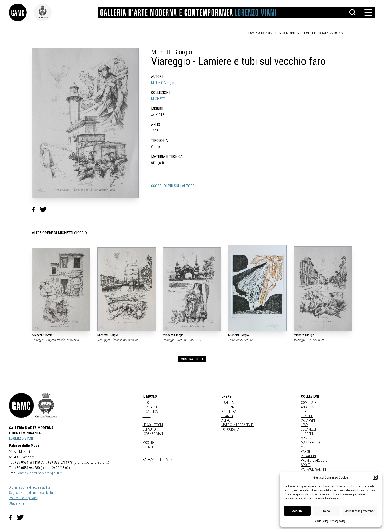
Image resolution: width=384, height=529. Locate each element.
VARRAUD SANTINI (313, 469)
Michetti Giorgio (162, 82)
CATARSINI (308, 420)
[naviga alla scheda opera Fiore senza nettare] (257, 288)
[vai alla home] (21, 405)
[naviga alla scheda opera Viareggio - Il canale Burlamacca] (126, 289)
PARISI (305, 451)
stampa (227, 416)
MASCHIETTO (310, 443)
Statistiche (16, 503)
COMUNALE (309, 403)
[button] (375, 477)
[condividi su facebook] (36, 209)
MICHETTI (158, 98)
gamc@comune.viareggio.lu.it (40, 473)
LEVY (304, 425)
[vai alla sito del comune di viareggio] (46, 405)
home (251, 32)
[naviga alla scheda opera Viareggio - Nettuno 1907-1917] (192, 289)
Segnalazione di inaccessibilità (31, 492)
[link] (21, 12)
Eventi (148, 447)
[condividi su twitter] (45, 209)
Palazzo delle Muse (158, 459)
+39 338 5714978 (60, 462)
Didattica (150, 411)
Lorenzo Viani (153, 434)
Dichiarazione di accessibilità (29, 487)
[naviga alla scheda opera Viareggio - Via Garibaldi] (323, 289)
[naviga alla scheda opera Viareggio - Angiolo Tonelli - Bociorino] (61, 289)
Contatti (150, 407)
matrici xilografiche (237, 425)
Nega (326, 511)
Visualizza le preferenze (359, 511)
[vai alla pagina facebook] (13, 517)
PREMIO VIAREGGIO (314, 460)
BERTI (305, 411)
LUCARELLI (308, 429)
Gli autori (150, 429)
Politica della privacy (23, 498)
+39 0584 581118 (27, 462)
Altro (225, 420)
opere (261, 32)
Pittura (227, 407)
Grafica (227, 403)
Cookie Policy (321, 521)
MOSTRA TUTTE (192, 359)
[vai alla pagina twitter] (22, 517)
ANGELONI (308, 407)
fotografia (230, 429)
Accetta (297, 511)
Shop (147, 416)
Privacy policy (337, 521)
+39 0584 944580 (27, 467)
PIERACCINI (308, 456)
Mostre (149, 443)
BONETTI (307, 416)
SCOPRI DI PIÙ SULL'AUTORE (172, 186)
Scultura (228, 411)
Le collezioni (153, 425)
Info (146, 403)
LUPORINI (307, 434)
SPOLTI (306, 465)
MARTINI (306, 438)
